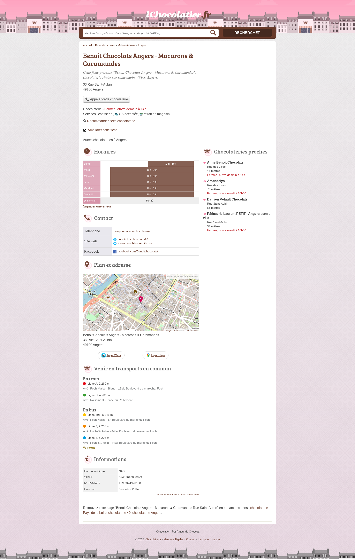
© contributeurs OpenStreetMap (182, 276)
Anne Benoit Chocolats (225, 162)
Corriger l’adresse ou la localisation (181, 330)
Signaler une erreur (97, 206)
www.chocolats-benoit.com (135, 243)
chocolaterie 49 (119, 512)
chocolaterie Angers (146, 512)
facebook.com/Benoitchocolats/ (138, 251)
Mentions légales (174, 539)
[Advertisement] (237, 329)
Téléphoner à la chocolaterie (131, 231)
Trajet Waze (114, 355)
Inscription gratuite (209, 539)
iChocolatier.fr (177, 14)
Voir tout (89, 447)
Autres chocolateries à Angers (105, 140)
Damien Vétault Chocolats (227, 199)
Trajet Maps (158, 355)
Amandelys (216, 181)
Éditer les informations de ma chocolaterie (178, 494)
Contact (190, 539)
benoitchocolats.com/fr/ (133, 239)
